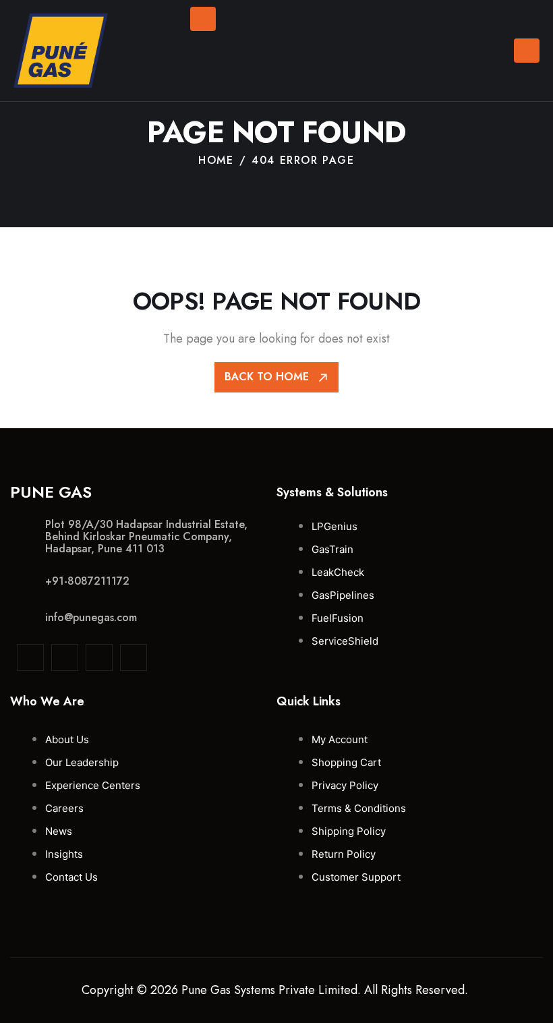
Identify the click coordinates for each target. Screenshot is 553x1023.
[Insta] (64, 657)
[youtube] (133, 657)
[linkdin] (30, 657)
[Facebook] (99, 657)
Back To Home (268, 376)
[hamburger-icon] (527, 50)
